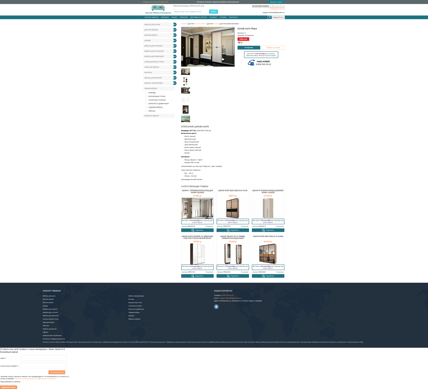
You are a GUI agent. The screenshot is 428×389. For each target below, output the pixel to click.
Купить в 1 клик (273, 48)
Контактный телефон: (10, 366)
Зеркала (151, 111)
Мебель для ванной (153, 78)
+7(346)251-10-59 (277, 9)
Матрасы (148, 72)
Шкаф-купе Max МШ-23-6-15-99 (232, 190)
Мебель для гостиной (154, 51)
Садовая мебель (155, 107)
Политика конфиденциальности (54, 339)
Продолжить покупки (8, 385)
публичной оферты (48, 379)
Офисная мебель (151, 67)
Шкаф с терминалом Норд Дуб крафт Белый (197, 191)
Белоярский (163, 2)
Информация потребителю (52, 335)
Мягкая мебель (150, 35)
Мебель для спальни (153, 46)
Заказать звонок (276, 2)
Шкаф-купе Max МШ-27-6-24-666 (268, 236)
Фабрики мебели (151, 116)
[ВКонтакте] (239, 42)
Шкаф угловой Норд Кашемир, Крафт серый (268, 191)
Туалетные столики (157, 100)
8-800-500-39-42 (277, 6)
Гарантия (184, 17)
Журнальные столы (156, 96)
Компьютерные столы (154, 62)
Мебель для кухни (152, 24)
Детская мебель (151, 30)
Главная (184, 24)
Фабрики (165, 17)
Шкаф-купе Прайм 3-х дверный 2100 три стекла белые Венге (197, 237)
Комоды (152, 93)
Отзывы (223, 17)
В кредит (213, 17)
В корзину (249, 47)
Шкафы (216, 24)
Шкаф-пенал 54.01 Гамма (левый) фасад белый (232, 237)
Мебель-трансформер (153, 83)
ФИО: (3, 358)
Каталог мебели (151, 17)
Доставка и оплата (198, 17)
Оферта (45, 332)
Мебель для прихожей (154, 56)
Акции (174, 17)
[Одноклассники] (241, 42)
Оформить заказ (8, 387)
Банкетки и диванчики (158, 103)
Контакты (233, 17)
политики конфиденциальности (26, 379)
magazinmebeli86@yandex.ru (274, 12)
